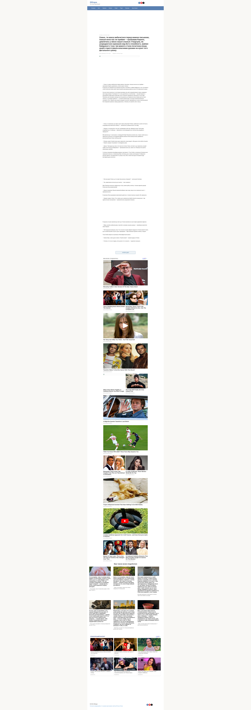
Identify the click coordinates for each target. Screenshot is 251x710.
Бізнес (110, 8)
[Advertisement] (125, 21)
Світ (99, 8)
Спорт (116, 8)
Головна (93, 8)
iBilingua (93, 2)
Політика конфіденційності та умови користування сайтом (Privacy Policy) (106, 706)
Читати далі (125, 252)
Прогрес (127, 8)
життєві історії (119, 53)
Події (121, 8)
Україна (104, 8)
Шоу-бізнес (135, 8)
